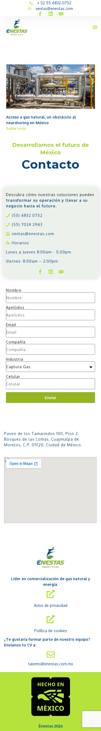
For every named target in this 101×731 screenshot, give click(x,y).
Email (11, 325)
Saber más (16, 128)
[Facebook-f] (40, 13)
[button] (95, 27)
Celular (13, 376)
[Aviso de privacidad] (51, 594)
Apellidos (15, 307)
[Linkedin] (50, 13)
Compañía (16, 342)
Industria (14, 359)
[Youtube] (61, 13)
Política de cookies (50, 630)
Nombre (14, 290)
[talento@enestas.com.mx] (51, 654)
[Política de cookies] (51, 619)
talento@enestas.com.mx (50, 664)
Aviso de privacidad (50, 605)
